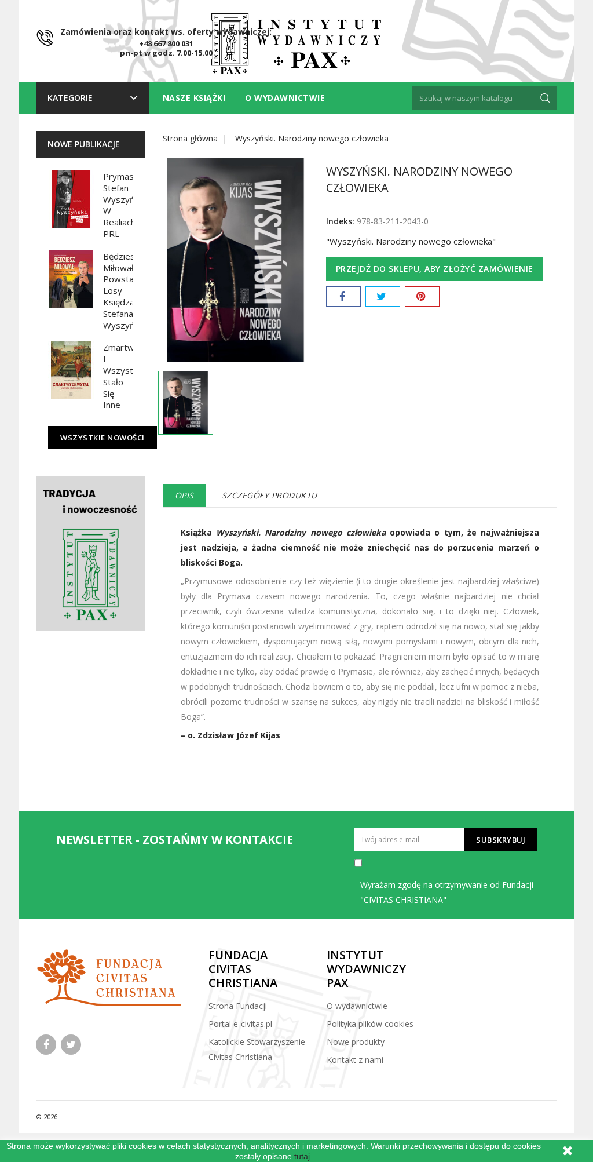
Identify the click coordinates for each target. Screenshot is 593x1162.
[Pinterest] (422, 296)
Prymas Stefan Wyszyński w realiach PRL (124, 204)
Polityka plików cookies (370, 1023)
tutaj (302, 1156)
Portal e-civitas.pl (240, 1023)
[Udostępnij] (343, 296)
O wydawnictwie (285, 97)
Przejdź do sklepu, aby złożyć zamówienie (434, 268)
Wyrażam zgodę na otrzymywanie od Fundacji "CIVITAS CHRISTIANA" (446, 892)
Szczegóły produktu (269, 495)
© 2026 (46, 1116)
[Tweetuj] (383, 296)
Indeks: (340, 221)
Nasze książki (194, 97)
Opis (184, 495)
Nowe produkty (356, 1041)
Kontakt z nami (355, 1059)
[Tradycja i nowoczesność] (90, 553)
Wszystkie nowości (102, 437)
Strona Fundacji (237, 1005)
